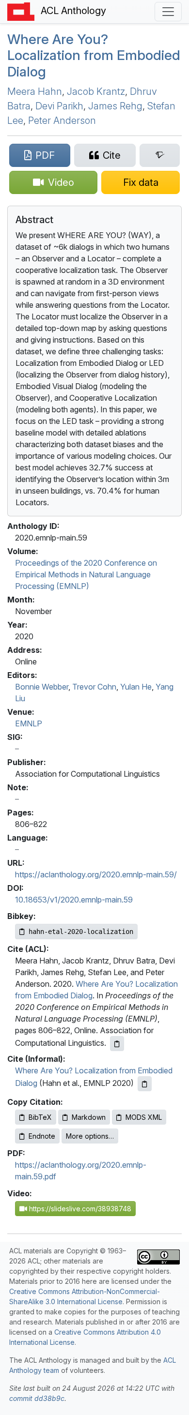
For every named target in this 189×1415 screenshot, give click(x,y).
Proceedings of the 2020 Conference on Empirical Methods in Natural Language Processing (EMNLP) (86, 574)
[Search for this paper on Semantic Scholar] (160, 155)
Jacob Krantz (96, 91)
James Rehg (115, 106)
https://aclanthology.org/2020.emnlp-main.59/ (96, 874)
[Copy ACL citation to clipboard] (117, 1043)
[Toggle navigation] (168, 11)
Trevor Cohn (94, 687)
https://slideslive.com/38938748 (79, 1208)
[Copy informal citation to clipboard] (145, 1083)
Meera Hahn (34, 91)
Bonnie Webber (41, 687)
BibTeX (40, 1117)
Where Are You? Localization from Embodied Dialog (93, 55)
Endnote (42, 1136)
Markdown (89, 1117)
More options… (90, 1136)
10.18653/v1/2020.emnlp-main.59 (74, 899)
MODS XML (144, 1117)
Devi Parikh (59, 106)
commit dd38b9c (36, 1398)
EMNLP (28, 723)
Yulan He (136, 687)
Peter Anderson (62, 120)
